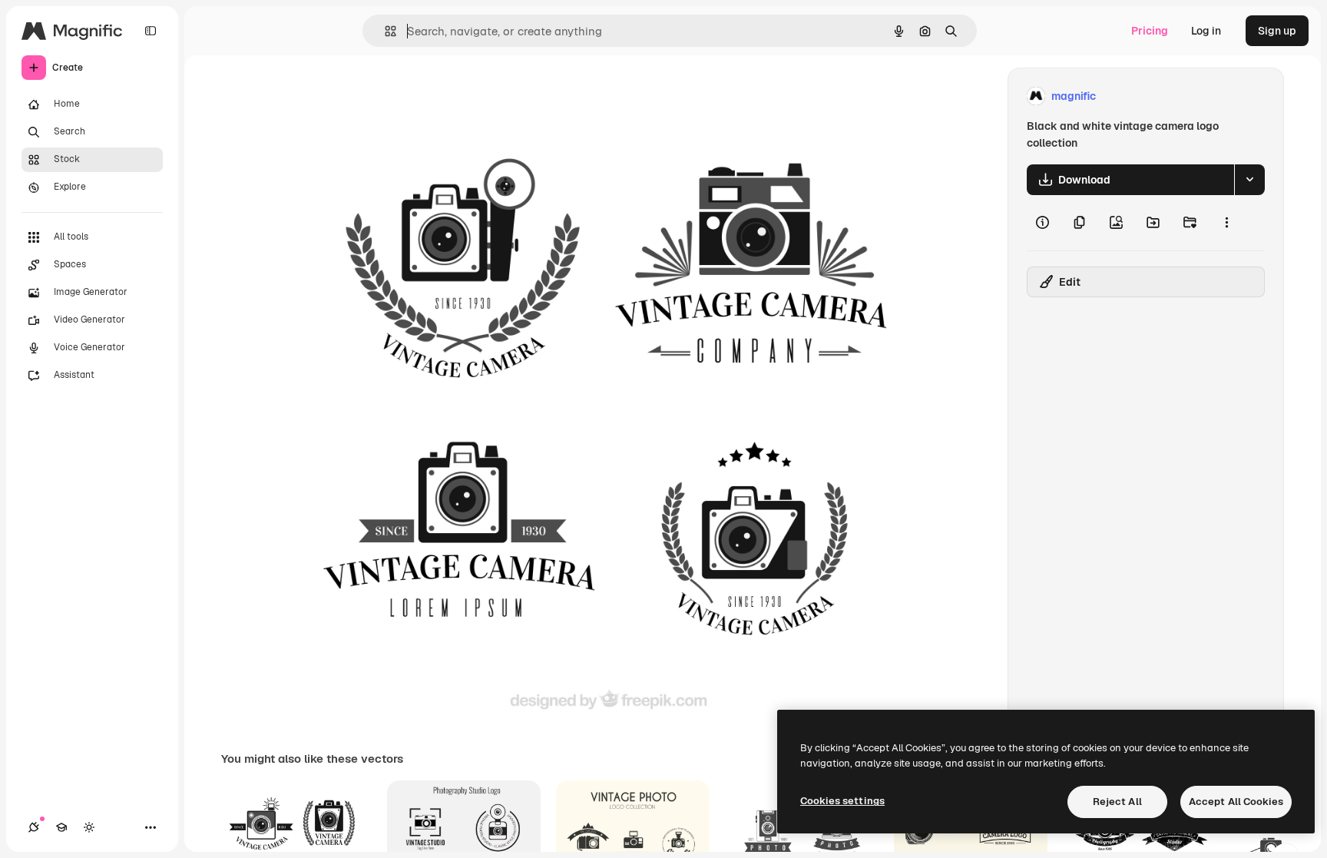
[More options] (1226, 222)
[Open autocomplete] (384, 31)
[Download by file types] (1249, 179)
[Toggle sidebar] (150, 30)
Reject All (1117, 801)
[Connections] (34, 827)
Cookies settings (842, 800)
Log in (1206, 31)
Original (377, 96)
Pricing (1149, 31)
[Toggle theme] (89, 827)
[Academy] (61, 827)
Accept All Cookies (1236, 801)
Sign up (1277, 31)
